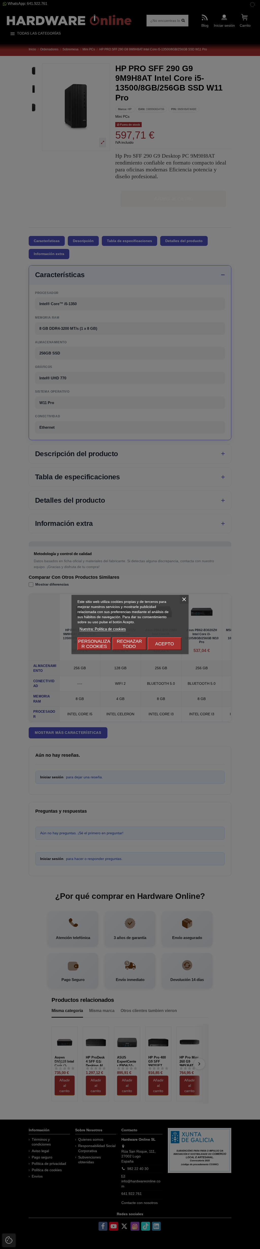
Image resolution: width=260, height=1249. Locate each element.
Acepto (164, 643)
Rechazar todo (129, 644)
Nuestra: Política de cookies (102, 629)
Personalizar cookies (94, 644)
